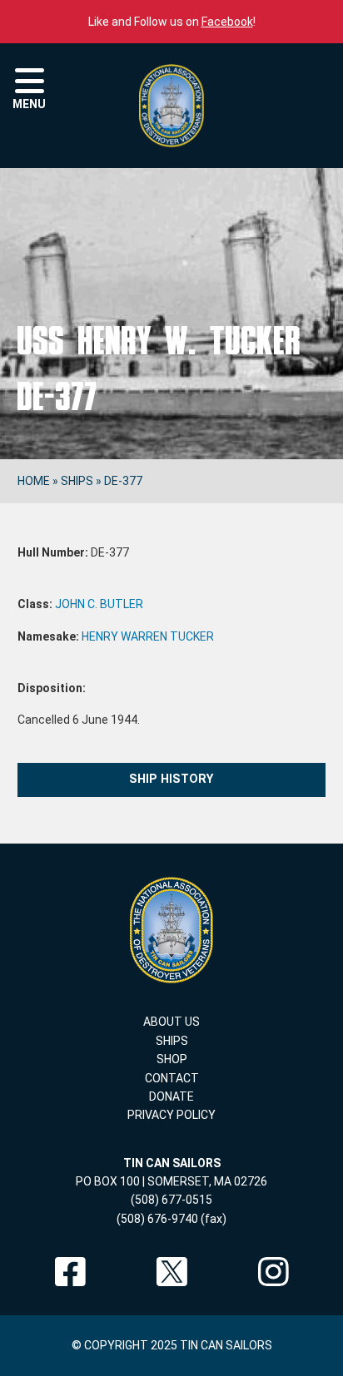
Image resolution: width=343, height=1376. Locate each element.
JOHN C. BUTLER (99, 604)
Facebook (227, 21)
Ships (77, 481)
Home (33, 481)
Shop (172, 1059)
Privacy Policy (171, 1114)
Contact (172, 1078)
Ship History (171, 779)
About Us (171, 1021)
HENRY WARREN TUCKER (148, 636)
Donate (171, 1096)
